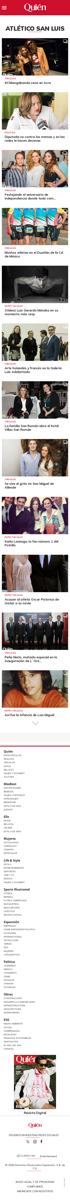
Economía (10, 933)
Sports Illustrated (17, 889)
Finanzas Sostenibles (17, 1038)
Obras (8, 943)
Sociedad (9, 987)
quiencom (38, 1140)
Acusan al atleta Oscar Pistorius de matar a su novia (32, 601)
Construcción (13, 998)
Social (8, 1027)
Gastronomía (12, 787)
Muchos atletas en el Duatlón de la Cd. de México (34, 254)
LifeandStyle (12, 954)
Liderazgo (10, 846)
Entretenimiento (14, 867)
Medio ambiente (13, 1023)
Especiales (10, 853)
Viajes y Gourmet (14, 773)
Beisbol (8, 896)
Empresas (10, 925)
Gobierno (10, 965)
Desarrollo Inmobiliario (19, 1001)
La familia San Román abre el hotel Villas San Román (32, 428)
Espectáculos (14, 306)
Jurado (8, 809)
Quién (8, 751)
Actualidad (11, 842)
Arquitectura (12, 1009)
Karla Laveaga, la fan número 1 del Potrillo (31, 543)
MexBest (10, 784)
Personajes (11, 798)
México (8, 969)
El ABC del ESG (12, 1045)
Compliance (35, 1186)
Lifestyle (9, 911)
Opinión (8, 849)
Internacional (13, 936)
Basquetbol (11, 904)
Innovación (11, 1041)
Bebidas (8, 791)
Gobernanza (12, 1030)
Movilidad (10, 1034)
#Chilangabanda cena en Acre (28, 83)
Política (10, 132)
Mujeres (10, 839)
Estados (9, 980)
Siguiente (35, 723)
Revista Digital (13, 914)
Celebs (8, 827)
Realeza (9, 758)
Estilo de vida (12, 831)
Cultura (9, 776)
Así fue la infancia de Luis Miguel (29, 715)
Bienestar (10, 802)
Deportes (10, 871)
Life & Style (12, 860)
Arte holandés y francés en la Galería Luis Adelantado (33, 370)
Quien (28, 1141)
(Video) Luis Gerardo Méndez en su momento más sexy (31, 312)
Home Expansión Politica (19, 929)
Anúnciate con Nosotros (35, 1191)
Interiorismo (12, 1012)
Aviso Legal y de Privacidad (35, 1182)
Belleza (9, 769)
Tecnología (11, 940)
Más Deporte (12, 907)
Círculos (10, 78)
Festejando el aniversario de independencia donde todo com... (30, 196)
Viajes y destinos (14, 795)
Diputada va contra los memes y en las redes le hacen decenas (35, 138)
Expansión (11, 922)
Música (8, 878)
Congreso (10, 972)
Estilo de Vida (12, 806)
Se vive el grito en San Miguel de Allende (29, 485)
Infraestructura (14, 1005)
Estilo (8, 864)
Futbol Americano (15, 900)
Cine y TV (9, 875)
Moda (7, 766)
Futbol (8, 893)
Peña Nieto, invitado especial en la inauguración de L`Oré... (31, 659)
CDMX (7, 976)
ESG (6, 1020)
